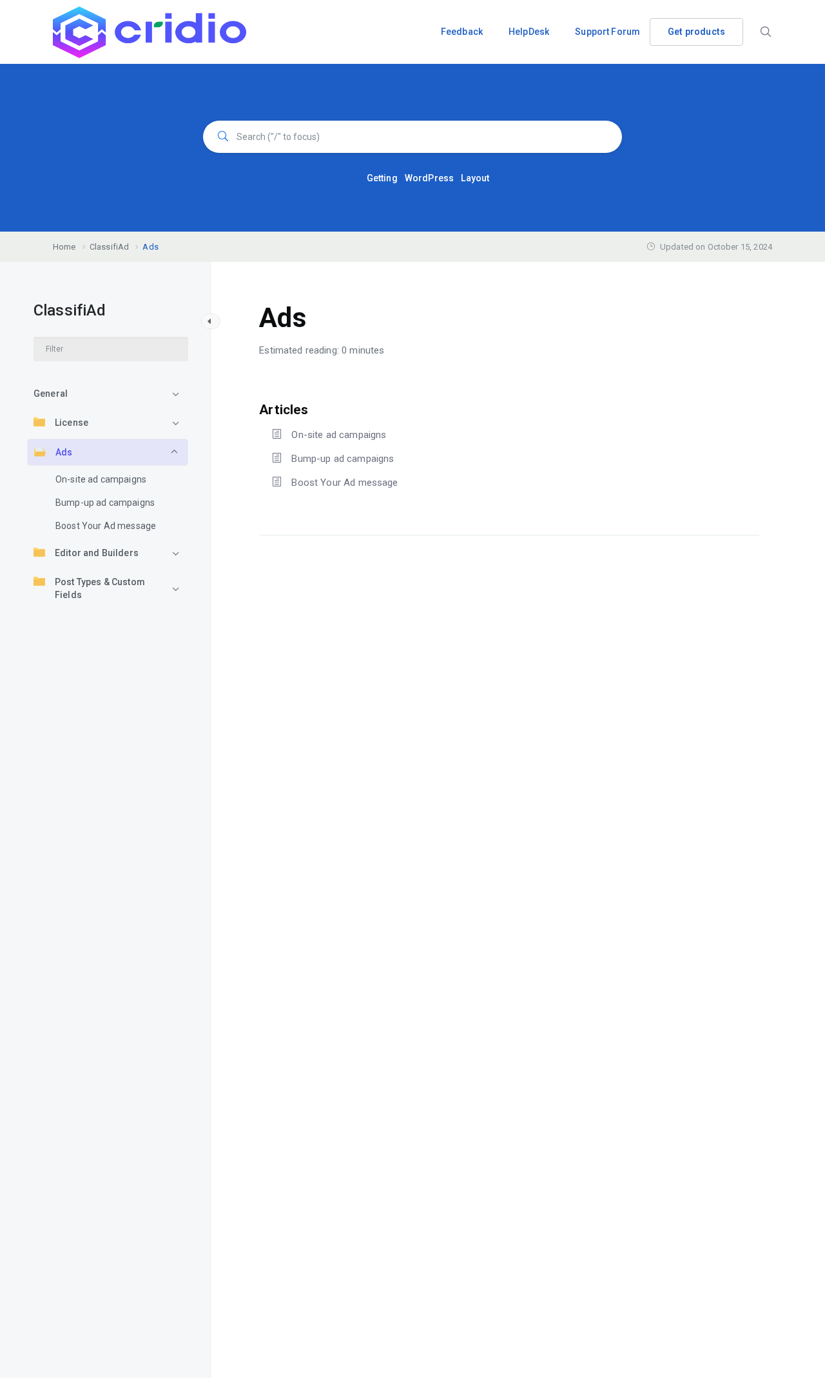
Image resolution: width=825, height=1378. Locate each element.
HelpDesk (529, 31)
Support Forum (607, 31)
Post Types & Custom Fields (100, 588)
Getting (382, 178)
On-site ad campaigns (100, 479)
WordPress (429, 178)
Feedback (462, 31)
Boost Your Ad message (105, 526)
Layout (475, 178)
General (51, 393)
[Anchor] (315, 408)
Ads (63, 452)
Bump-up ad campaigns (105, 502)
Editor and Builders (97, 553)
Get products (696, 31)
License (71, 422)
